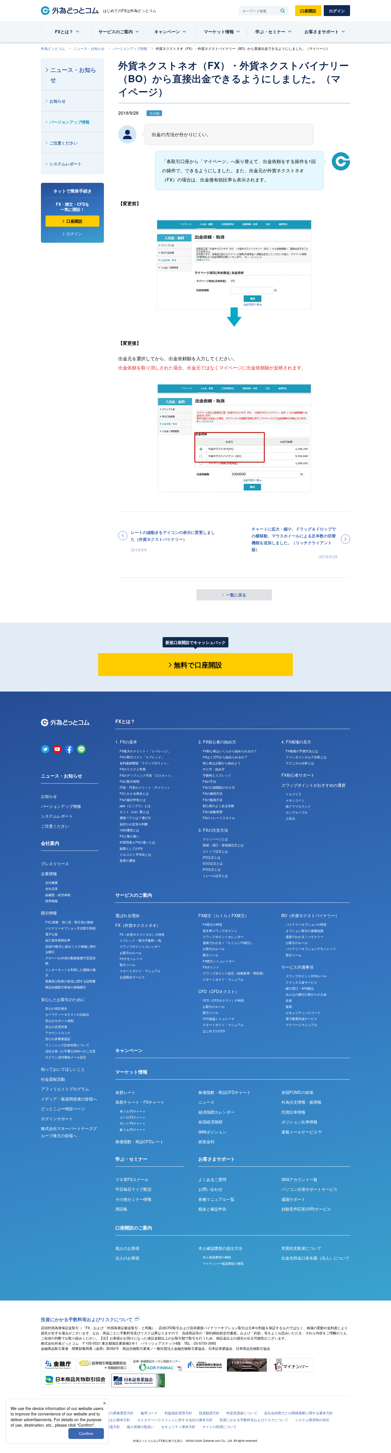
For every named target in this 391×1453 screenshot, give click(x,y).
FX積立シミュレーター (219, 961)
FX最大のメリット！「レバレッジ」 (145, 751)
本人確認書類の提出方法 (220, 1248)
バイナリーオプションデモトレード (311, 948)
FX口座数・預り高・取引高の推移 (69, 922)
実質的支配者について (301, 1248)
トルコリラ (293, 794)
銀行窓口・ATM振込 (300, 988)
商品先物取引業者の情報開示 (65, 987)
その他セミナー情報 (133, 1199)
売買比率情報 (293, 1112)
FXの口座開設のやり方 (219, 787)
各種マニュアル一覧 (216, 1199)
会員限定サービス (132, 977)
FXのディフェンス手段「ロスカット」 (147, 775)
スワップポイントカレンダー (140, 946)
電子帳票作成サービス (301, 1018)
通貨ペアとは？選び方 (135, 817)
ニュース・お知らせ (89, 48)
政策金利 (206, 1141)
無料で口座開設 (198, 664)
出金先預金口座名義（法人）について (315, 1258)
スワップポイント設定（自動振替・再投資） (234, 973)
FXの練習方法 (212, 793)
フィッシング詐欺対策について (67, 1045)
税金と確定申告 (212, 1209)
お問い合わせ (210, 1189)
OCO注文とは (213, 863)
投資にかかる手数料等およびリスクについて (87, 1319)
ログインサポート (57, 1118)
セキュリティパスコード (303, 1012)
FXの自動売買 (212, 811)
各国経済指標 (210, 1122)
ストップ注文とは (215, 851)
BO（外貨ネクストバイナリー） (310, 915)
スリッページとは (215, 839)
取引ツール (127, 964)
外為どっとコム (53, 48)
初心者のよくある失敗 (218, 805)
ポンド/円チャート (133, 1123)
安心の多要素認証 (57, 1038)
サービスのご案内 (115, 31)
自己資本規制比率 (57, 940)
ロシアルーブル (297, 812)
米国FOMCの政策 (297, 1092)
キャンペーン (167, 31)
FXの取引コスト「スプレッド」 (142, 757)
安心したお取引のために (63, 999)
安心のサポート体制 (59, 1020)
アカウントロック (57, 1032)
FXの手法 (209, 781)
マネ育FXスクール (132, 1179)
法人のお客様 (127, 1258)
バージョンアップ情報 (130, 48)
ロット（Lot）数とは (134, 811)
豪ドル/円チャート (133, 1129)
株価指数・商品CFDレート (139, 1141)
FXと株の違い (129, 836)
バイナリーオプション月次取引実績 (70, 928)
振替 (289, 1006)
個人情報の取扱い (140, 1426)
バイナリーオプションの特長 (306, 924)
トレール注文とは (215, 875)
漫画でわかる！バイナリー (304, 936)
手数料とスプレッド (217, 775)
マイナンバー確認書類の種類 (223, 1263)
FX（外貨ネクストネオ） (138, 925)
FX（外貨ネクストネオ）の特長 (142, 934)
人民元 (290, 818)
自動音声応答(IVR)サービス (306, 1209)
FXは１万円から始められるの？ (225, 757)
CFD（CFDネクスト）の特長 (223, 1000)
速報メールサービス (300, 1132)
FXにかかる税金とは (134, 793)
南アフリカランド (298, 806)
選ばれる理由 (127, 915)
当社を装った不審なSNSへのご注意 (70, 1051)
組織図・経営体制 (57, 894)
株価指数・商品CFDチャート (224, 1092)
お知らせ (58, 101)
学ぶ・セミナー (270, 31)
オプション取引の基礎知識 (304, 930)
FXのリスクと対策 (133, 769)
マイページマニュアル (301, 1024)
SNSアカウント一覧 (299, 1179)
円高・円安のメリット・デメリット (145, 787)
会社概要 (51, 882)
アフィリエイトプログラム (65, 1089)
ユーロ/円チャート (133, 1117)
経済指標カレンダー (216, 1112)
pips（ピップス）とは (135, 805)
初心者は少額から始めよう (221, 763)
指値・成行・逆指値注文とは (223, 845)
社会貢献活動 (53, 1079)
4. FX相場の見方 (296, 742)
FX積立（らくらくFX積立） (223, 915)
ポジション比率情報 (299, 1122)
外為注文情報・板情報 (301, 1102)
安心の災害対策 (56, 1026)
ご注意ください (64, 143)
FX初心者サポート (298, 775)
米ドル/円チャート (133, 1111)
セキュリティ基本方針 (178, 1426)
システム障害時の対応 (312, 1419)
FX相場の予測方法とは (302, 751)
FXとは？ (64, 31)
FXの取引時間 (129, 781)
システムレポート (66, 164)
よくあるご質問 (212, 1179)
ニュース (206, 1102)
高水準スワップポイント (220, 930)
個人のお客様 (127, 1248)
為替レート (125, 1092)
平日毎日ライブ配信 (133, 1189)
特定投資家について (241, 1412)
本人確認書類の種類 (217, 1257)
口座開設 (308, 10)
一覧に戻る (236, 595)
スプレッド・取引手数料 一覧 (140, 940)
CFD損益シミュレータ (218, 1018)
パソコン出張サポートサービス (309, 1189)
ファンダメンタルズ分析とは (306, 757)
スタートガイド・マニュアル (140, 970)
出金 (289, 1000)
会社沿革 (51, 888)
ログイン (337, 10)
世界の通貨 (127, 860)
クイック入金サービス (301, 982)
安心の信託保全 (56, 1008)
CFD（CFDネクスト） (218, 991)
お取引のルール (131, 952)
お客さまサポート (322, 31)
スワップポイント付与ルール (306, 976)
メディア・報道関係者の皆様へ (69, 1099)
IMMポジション (212, 1132)
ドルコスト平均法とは (135, 854)
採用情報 (51, 900)
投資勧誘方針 (209, 1412)
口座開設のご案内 (133, 1227)
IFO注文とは (212, 869)
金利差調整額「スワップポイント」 (145, 763)
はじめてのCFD (214, 1031)
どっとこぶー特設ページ (63, 1108)
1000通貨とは (129, 830)
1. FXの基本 (126, 742)
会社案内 (50, 843)
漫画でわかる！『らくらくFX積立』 (228, 942)
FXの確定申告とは (133, 799)
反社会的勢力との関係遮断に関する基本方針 (298, 1412)
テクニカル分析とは (300, 763)
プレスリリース (55, 863)
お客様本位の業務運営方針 (113, 1412)
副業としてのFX (131, 848)
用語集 (121, 1209)
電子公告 (51, 934)
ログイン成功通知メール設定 (65, 1057)
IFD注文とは (211, 857)
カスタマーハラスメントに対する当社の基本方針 (175, 1419)
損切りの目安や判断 (134, 824)
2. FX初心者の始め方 (217, 742)
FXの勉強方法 (212, 799)
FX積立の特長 (212, 924)
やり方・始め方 (214, 769)
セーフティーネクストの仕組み (67, 1014)
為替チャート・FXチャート (140, 1102)
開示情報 (49, 913)
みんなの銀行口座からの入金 (306, 994)
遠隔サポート (293, 1199)
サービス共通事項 (297, 967)
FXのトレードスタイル (219, 817)
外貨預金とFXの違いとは (137, 842)
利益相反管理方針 (178, 1412)
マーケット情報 (219, 31)
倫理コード (149, 1412)
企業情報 (49, 873)
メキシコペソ (295, 800)
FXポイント (211, 967)
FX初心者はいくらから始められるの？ (230, 751)
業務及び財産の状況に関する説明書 (70, 981)
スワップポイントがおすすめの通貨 (313, 785)
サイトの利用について (219, 1426)
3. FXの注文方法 (213, 830)
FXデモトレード (131, 958)
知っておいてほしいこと (63, 1069)
